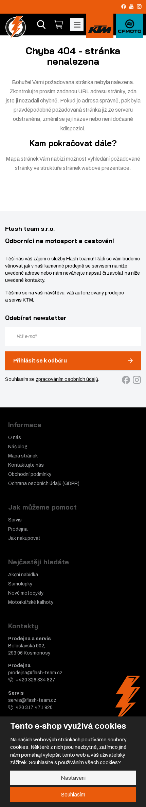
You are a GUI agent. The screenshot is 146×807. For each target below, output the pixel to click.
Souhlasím (73, 794)
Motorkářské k (23, 602)
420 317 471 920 (34, 707)
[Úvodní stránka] (15, 27)
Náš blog (18, 446)
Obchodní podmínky (29, 474)
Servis (15, 519)
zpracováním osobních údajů (67, 379)
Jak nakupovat (24, 538)
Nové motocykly (25, 593)
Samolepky (20, 583)
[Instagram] (139, 6)
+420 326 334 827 (35, 679)
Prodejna (18, 529)
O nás (14, 437)
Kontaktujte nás (26, 465)
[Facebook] (123, 6)
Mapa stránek (22, 159)
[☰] (77, 24)
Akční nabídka (23, 574)
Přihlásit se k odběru (40, 361)
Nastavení (73, 778)
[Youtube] (131, 6)
